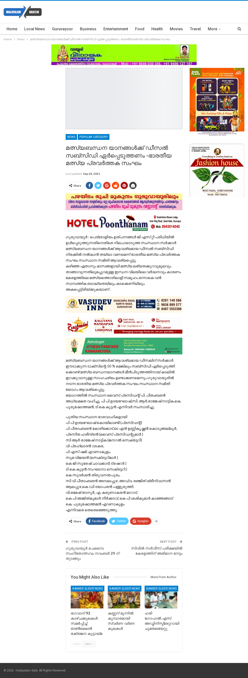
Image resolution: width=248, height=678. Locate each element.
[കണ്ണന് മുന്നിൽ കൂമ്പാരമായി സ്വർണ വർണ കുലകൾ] (124, 597)
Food (139, 29)
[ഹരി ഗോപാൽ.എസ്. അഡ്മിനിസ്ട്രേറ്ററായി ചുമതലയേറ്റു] (161, 597)
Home (12, 29)
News (71, 137)
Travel (195, 29)
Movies (176, 29)
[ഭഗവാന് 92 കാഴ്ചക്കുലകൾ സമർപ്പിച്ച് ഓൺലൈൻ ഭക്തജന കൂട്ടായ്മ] (87, 597)
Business (88, 29)
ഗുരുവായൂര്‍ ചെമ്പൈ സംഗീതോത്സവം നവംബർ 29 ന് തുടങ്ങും (92, 553)
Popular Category (93, 137)
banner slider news (87, 588)
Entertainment (115, 29)
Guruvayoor (62, 29)
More (212, 29)
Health (157, 29)
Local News (34, 29)
